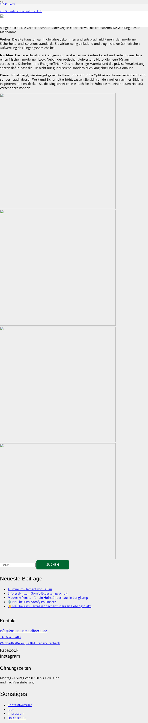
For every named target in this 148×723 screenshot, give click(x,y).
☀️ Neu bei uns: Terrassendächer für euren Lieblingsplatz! (49, 606)
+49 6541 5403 (10, 637)
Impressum (16, 713)
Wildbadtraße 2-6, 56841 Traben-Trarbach (30, 643)
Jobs (11, 709)
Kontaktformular (20, 705)
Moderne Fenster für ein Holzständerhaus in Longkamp (48, 597)
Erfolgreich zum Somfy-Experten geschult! (38, 593)
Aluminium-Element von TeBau (30, 589)
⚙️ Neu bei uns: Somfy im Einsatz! (32, 602)
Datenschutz (17, 718)
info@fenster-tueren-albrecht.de (23, 631)
